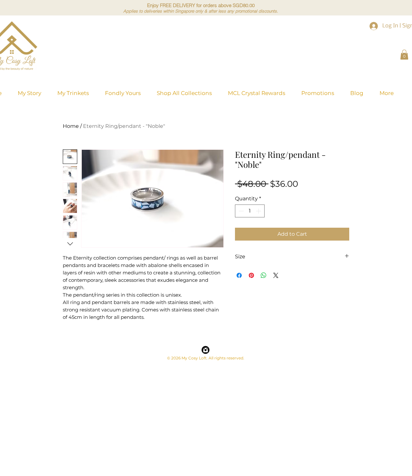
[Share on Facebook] (239, 275)
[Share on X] (276, 275)
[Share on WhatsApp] (263, 275)
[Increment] (259, 211)
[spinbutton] (250, 211)
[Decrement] (240, 211)
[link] (404, 55)
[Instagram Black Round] (205, 350)
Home (71, 126)
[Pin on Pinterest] (251, 275)
